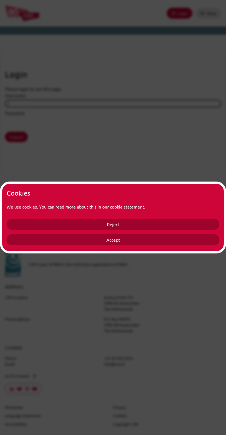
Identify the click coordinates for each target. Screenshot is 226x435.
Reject (113, 224)
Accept (113, 239)
